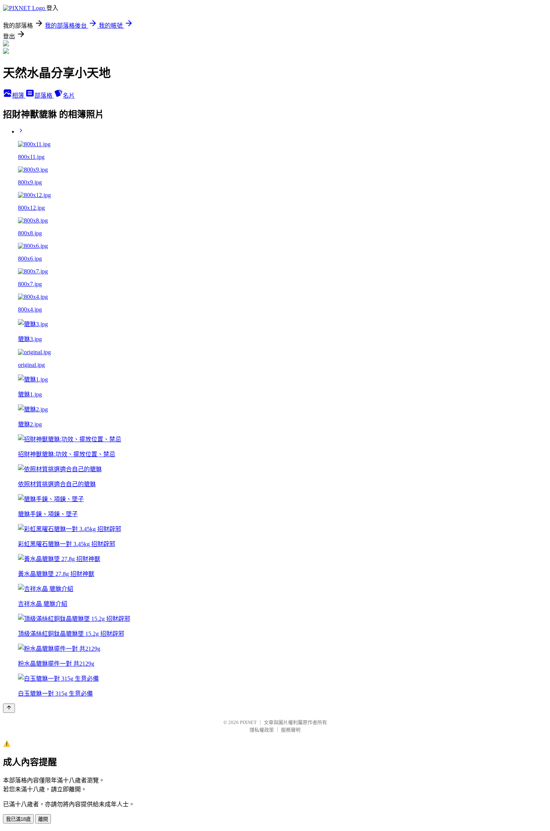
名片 (69, 95)
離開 (43, 819)
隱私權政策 (262, 730)
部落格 (44, 95)
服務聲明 (290, 730)
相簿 (18, 95)
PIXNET (248, 722)
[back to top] (9, 708)
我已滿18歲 (18, 819)
